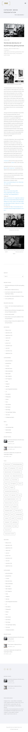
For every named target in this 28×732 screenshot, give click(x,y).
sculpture (6, 518)
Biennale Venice (9, 368)
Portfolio (6, 514)
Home (16, 14)
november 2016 (9, 345)
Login (7, 424)
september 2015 (9, 353)
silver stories (19, 518)
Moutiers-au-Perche (8, 502)
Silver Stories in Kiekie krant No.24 (12, 289)
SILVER (12, 518)
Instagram (8, 383)
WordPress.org (8, 432)
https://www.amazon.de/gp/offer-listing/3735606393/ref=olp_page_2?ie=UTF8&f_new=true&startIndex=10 (11, 192)
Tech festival (8, 407)
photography (14, 506)
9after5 (6, 468)
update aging (14, 522)
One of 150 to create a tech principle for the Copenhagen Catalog (12, 453)
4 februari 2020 (6, 40)
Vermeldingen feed (9, 427)
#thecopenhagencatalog (17, 464)
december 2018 (9, 332)
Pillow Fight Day (18, 510)
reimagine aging (19, 514)
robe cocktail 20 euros (9, 316)
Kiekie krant (13, 495)
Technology (8, 409)
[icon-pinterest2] (10, 669)
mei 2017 (7, 340)
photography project (8, 510)
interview (7, 386)
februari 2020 (8, 330)
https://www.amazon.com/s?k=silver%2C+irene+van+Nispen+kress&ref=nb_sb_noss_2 (14, 208)
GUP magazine (9, 378)
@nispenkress (18, 51)
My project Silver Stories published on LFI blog (14, 296)
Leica (20, 495)
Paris (16, 502)
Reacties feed (8, 429)
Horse (7, 381)
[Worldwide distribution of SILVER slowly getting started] (5, 441)
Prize (7, 401)
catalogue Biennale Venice (17, 475)
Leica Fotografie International (11, 389)
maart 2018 (8, 337)
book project (7, 475)
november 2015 (9, 350)
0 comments (6, 50)
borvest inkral (7, 310)
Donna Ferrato (14, 479)
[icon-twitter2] (8, 669)
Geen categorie (9, 376)
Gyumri (20, 483)
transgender (7, 522)
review (12, 162)
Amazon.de (6, 160)
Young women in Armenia (9, 533)
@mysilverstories (21, 14)
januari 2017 (8, 343)
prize (12, 514)
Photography (19, 53)
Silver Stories (7, 55)
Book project (13, 53)
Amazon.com (12, 168)
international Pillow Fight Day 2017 (11, 491)
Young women (7, 529)
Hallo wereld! (11, 314)
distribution (7, 479)
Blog (7, 307)
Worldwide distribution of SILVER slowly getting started (14, 44)
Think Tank (8, 414)
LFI (6, 391)
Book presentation (9, 371)
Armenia (7, 365)
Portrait (7, 399)
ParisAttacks (7, 506)
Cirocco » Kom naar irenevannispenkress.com (14, 306)
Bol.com (5, 168)
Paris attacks (8, 394)
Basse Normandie (8, 472)
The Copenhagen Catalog (11, 412)
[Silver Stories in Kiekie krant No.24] (5, 448)
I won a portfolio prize (9, 298)
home (6, 314)
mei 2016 (7, 348)
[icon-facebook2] (5, 669)
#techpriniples (7, 464)
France (6, 483)
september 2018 (9, 335)
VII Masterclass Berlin (10, 417)
